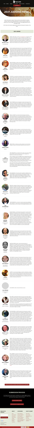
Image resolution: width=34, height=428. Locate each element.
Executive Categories (20, 417)
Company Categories (20, 414)
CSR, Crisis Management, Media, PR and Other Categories (21, 420)
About (13, 413)
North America (14, 414)
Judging (13, 418)
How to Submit (28, 414)
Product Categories (20, 418)
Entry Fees (27, 418)
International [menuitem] (28, 3)
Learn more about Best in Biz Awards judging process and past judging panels (17, 384)
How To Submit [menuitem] (16, 3)
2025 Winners (14, 417)
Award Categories (20, 413)
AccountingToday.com (23, 36)
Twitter (11, 365)
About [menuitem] (4, 3)
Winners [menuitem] (7, 3)
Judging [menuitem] (11, 3)
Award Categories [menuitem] (21, 3)
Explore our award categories (16, 400)
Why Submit (27, 413)
